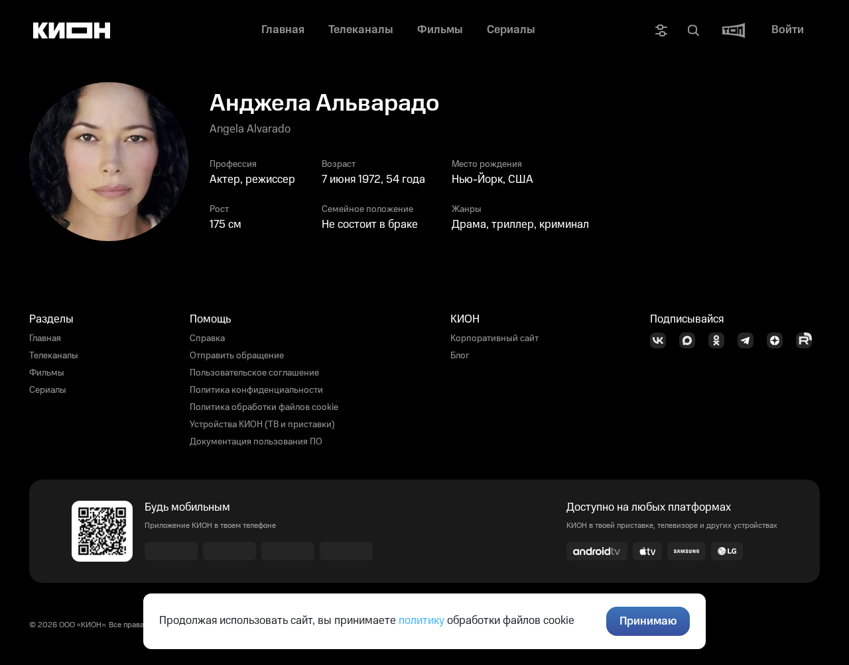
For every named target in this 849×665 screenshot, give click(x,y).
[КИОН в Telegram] (749, 340)
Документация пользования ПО (256, 442)
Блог (460, 356)
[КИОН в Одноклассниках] (720, 340)
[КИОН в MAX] (691, 340)
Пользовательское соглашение (254, 373)
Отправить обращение (237, 356)
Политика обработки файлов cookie (264, 407)
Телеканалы (53, 356)
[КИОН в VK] (662, 340)
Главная (45, 338)
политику (421, 621)
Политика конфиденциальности (256, 390)
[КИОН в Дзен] (779, 340)
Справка (207, 338)
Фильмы (46, 373)
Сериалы (47, 390)
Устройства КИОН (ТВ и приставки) (262, 425)
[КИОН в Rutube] (808, 340)
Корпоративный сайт (494, 338)
